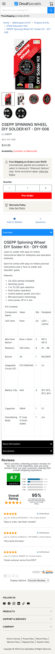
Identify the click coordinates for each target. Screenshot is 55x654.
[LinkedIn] (19, 603)
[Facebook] (10, 603)
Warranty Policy (13, 642)
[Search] (50, 10)
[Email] (5, 603)
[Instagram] (15, 603)
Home (6, 22)
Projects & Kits (41, 22)
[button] (4, 4)
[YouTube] (29, 603)
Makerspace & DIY (21, 22)
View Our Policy (17, 208)
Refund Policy (42, 639)
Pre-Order (27, 195)
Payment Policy (43, 642)
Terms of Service (13, 639)
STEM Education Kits (17, 26)
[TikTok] (24, 603)
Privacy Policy (28, 639)
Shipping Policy (28, 642)
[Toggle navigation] (4, 4)
